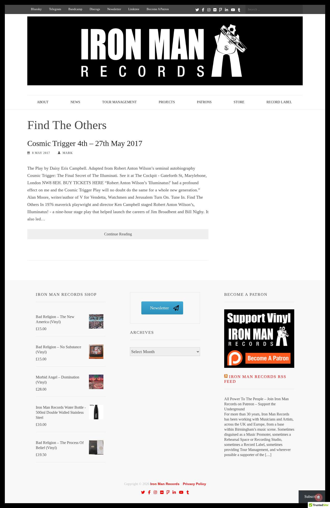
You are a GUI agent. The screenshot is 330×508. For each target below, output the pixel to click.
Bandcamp (75, 9)
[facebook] (203, 9)
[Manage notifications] (319, 497)
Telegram (55, 9)
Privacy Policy (194, 484)
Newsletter (114, 9)
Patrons (204, 102)
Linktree (133, 9)
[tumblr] (239, 9)
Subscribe (311, 496)
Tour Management (119, 102)
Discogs (95, 9)
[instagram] (208, 9)
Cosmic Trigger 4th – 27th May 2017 (84, 143)
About (43, 102)
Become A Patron (158, 9)
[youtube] (233, 9)
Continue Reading (118, 234)
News (75, 102)
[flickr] (214, 9)
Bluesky (36, 9)
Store (239, 102)
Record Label (279, 102)
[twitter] (197, 9)
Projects (167, 102)
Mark (68, 153)
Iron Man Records (164, 484)
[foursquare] (220, 9)
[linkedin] (226, 9)
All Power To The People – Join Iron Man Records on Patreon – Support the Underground (256, 404)
